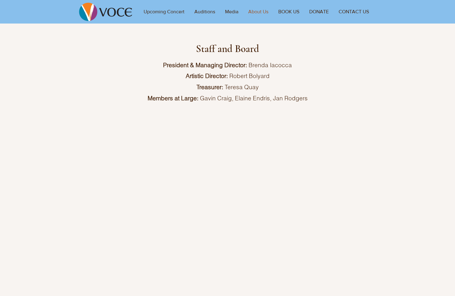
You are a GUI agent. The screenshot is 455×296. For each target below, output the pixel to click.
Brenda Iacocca (270, 65)
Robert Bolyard (249, 76)
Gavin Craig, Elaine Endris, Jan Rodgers (254, 98)
